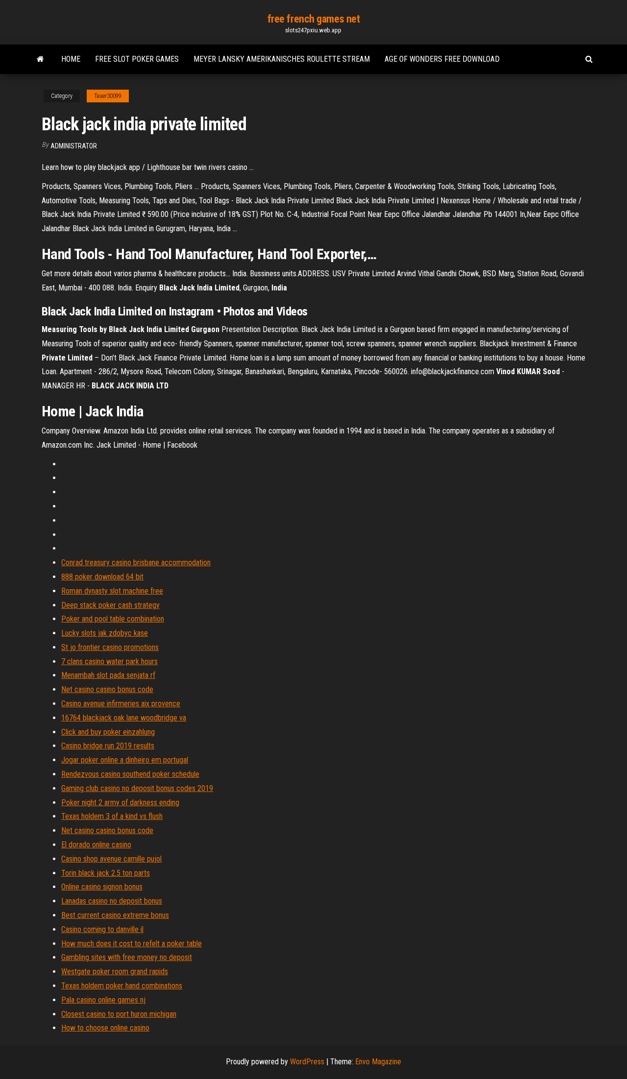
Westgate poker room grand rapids (114, 971)
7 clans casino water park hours (109, 661)
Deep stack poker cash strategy (110, 605)
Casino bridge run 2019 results (107, 745)
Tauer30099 (107, 96)
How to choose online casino (105, 1027)
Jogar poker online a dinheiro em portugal (124, 760)
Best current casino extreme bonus (115, 915)
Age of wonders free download (442, 59)
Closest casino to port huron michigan (118, 1014)
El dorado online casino (96, 844)
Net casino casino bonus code (107, 689)
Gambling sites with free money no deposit (126, 957)
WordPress (307, 1061)
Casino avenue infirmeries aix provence (120, 703)
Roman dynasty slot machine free (112, 591)
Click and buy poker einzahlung (108, 732)
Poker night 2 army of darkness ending (120, 802)
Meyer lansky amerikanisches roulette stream (281, 59)
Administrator (73, 146)
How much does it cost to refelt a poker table (131, 943)
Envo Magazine (378, 1061)
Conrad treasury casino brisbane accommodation (136, 562)
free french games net (313, 19)
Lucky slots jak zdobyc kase (104, 633)
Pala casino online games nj (103, 1000)
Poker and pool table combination (112, 618)
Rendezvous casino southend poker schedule (130, 774)
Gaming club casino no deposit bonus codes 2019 (137, 788)
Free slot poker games (137, 59)
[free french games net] (40, 59)
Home (70, 59)
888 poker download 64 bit (102, 576)
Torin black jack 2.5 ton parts (105, 873)
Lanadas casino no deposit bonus (111, 901)
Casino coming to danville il (102, 929)
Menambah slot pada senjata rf (108, 675)
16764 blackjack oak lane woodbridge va (123, 717)
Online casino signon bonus (102, 886)
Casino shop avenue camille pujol (111, 858)
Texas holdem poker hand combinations (121, 985)
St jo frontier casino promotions (110, 647)
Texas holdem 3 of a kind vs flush (112, 816)
